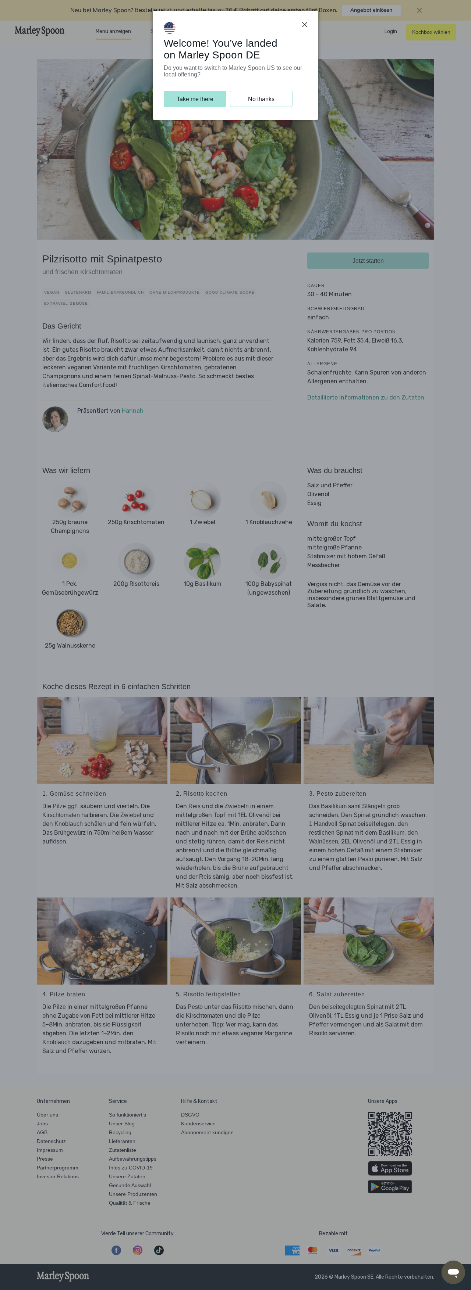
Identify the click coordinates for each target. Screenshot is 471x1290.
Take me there (195, 99)
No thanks (261, 99)
